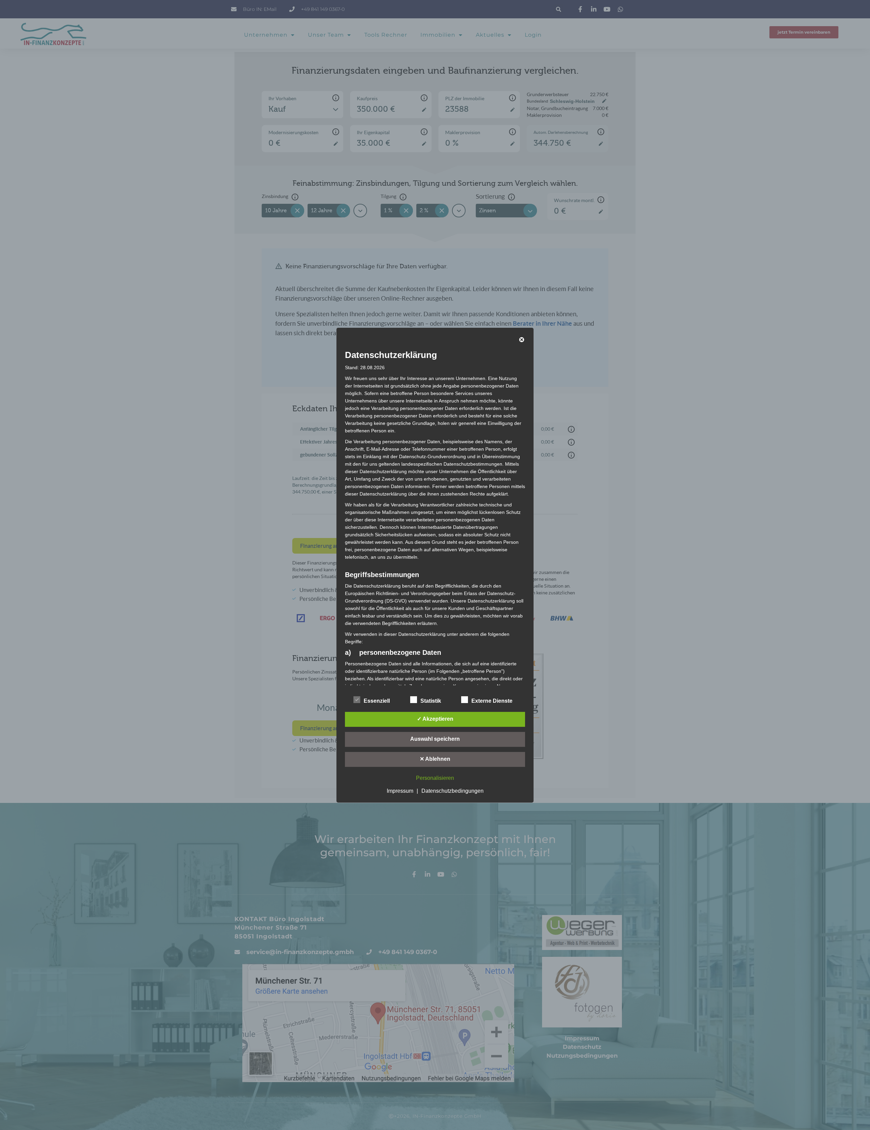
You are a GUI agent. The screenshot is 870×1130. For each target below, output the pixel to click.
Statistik (430, 701)
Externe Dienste (491, 701)
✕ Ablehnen (435, 759)
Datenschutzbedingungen (452, 791)
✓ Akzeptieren (435, 719)
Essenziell (377, 701)
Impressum (400, 791)
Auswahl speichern (435, 739)
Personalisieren (435, 778)
